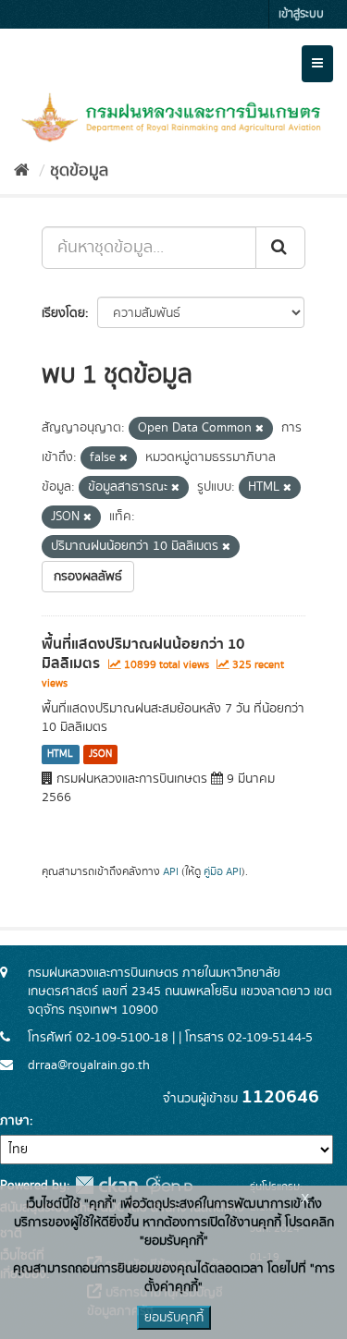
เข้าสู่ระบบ (301, 14)
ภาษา (15, 1121)
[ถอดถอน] (259, 428)
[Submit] (280, 247)
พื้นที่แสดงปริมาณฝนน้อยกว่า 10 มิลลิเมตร (143, 654)
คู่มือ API (223, 872)
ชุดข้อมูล (79, 171)
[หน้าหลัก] (22, 171)
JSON (100, 754)
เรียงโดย (63, 313)
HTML (60, 754)
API (171, 872)
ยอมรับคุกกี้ (174, 1318)
